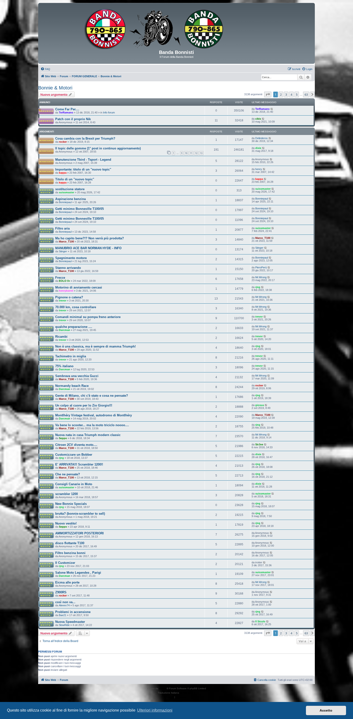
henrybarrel (66, 290)
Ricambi (61, 336)
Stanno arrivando (68, 268)
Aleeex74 (64, 605)
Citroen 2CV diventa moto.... (76, 445)
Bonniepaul (65, 202)
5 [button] (297, 94)
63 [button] (306, 94)
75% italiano (64, 366)
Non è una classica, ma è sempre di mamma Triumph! (95, 346)
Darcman (64, 330)
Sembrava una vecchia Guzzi (76, 376)
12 (196, 153)
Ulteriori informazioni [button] (154, 710)
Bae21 (62, 615)
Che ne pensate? (67, 474)
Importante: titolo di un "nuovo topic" (83, 169)
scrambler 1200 (66, 494)
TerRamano (66, 112)
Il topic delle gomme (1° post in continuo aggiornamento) (98, 148)
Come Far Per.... (67, 109)
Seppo (63, 438)
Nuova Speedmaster (70, 622)
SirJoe (259, 444)
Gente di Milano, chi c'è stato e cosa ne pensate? (91, 395)
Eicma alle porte (67, 582)
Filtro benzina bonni (70, 553)
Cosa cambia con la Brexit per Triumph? (85, 138)
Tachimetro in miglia (70, 356)
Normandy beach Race (72, 386)
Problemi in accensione (73, 612)
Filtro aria (62, 228)
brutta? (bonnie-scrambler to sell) (80, 513)
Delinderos (261, 138)
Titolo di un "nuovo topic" (74, 179)
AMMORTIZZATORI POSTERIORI (79, 533)
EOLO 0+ (64, 280)
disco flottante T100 (69, 543)
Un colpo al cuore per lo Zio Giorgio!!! (83, 405)
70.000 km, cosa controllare (75, 307)
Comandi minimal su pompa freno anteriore (88, 317)
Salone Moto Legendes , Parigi (78, 572)
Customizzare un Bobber (73, 454)
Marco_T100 (66, 241)
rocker (63, 141)
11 (191, 153)
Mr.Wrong (261, 277)
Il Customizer (65, 563)
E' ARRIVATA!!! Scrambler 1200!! (79, 464)
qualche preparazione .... (73, 327)
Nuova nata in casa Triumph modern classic (88, 435)
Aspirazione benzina (70, 199)
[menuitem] (45, 69)
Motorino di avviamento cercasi (78, 287)
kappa (63, 172)
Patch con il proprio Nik (73, 119)
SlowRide (64, 625)
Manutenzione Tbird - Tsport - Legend (83, 159)
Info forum (109, 112)
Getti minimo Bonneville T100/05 (79, 209)
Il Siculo (260, 621)
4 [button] (291, 94)
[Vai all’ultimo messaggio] (272, 108)
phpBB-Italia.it (187, 692)
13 (201, 153)
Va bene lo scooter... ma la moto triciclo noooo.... (92, 425)
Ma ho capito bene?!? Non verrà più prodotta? (89, 238)
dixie (258, 148)
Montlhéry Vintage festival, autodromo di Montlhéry (93, 415)
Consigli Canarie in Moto (73, 484)
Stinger (63, 251)
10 (186, 153)
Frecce (60, 277)
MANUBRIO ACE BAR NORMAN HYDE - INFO (88, 248)
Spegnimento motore (71, 258)
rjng (257, 287)
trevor (62, 300)
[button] (267, 94)
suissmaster (66, 192)
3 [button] (286, 94)
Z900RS (61, 592)
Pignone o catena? (69, 297)
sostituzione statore (70, 189)
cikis (258, 118)
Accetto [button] (326, 710)
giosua (259, 405)
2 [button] (281, 94)
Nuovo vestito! (66, 523)
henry (258, 169)
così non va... (65, 602)
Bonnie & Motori (55, 87)
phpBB (163, 688)
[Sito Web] (176, 28)
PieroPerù (261, 267)
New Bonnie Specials (71, 504)
